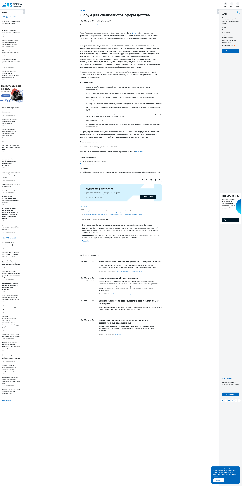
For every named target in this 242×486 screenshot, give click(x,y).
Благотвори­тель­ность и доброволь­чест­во (129, 271)
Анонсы (82, 10)
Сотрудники (226, 32)
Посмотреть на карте (88, 164)
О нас (224, 27)
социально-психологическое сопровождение (110, 212)
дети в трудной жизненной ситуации (95, 210)
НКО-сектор (117, 313)
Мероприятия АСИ (228, 35)
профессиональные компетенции (141, 210)
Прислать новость (228, 37)
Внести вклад (148, 197)
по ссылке (139, 152)
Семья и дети (107, 25)
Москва (86, 206)
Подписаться (230, 51)
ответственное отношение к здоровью (118, 210)
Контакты (225, 29)
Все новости (6, 400)
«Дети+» (134, 33)
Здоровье (100, 25)
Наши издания (226, 42)
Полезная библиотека (229, 40)
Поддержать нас (227, 45)
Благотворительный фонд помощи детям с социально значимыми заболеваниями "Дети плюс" (113, 214)
